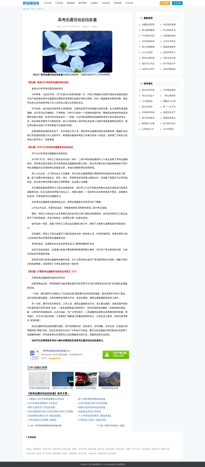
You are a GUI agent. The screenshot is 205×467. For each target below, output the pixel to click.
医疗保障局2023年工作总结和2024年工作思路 (50, 411)
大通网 (127, 449)
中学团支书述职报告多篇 (148, 38)
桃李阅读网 (110, 449)
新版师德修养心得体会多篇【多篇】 (169, 49)
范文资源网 (146, 449)
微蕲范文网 (165, 449)
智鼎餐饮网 (72, 453)
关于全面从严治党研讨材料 (169, 65)
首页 (32, 9)
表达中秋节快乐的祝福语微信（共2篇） (148, 92)
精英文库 (101, 449)
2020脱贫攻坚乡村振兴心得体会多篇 (148, 103)
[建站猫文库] (31, 3)
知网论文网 (92, 449)
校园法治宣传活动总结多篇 (92, 407)
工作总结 (59, 3)
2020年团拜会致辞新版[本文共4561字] (168, 131)
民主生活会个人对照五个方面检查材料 (148, 97)
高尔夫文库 (82, 453)
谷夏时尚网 (56, 449)
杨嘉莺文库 (155, 449)
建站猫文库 (97, 464)
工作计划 (47, 3)
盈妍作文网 (66, 449)
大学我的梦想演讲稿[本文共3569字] (169, 92)
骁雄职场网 (56, 453)
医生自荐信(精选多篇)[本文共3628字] (148, 109)
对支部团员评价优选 (148, 43)
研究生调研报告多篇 (148, 60)
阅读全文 (86, 27)
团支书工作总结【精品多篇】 (148, 65)
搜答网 (38, 453)
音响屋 (28, 449)
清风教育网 (102, 453)
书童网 (74, 449)
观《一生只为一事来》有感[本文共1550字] (169, 109)
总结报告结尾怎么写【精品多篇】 (45, 415)
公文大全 (129, 3)
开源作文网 (47, 449)
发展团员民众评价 (169, 120)
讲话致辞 (118, 3)
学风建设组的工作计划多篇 (169, 38)
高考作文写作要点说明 (148, 71)
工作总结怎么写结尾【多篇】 (42, 420)
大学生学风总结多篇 (169, 43)
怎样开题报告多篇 (169, 71)
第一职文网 (47, 453)
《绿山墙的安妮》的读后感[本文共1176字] (169, 97)
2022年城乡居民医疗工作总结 (42, 403)
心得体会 (94, 3)
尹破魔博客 (37, 449)
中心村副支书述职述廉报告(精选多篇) (169, 32)
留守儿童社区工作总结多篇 (41, 407)
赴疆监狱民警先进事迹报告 (148, 26)
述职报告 (71, 3)
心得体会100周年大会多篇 (148, 131)
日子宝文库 (136, 449)
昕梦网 (64, 453)
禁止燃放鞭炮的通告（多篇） (148, 32)
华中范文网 (82, 449)
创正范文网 (112, 453)
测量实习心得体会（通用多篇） (169, 103)
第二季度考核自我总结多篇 (92, 399)
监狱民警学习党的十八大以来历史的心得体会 (169, 54)
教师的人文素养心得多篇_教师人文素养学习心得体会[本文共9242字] (148, 125)
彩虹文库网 (30, 453)
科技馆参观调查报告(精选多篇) (48, 426)
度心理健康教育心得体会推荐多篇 (148, 49)
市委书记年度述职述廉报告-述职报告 (169, 60)
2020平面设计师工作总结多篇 (93, 403)
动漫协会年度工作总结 (90, 411)
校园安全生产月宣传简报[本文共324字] (169, 114)
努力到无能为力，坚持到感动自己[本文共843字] (148, 120)
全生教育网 (92, 453)
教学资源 (82, 3)
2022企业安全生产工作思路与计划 (148, 54)
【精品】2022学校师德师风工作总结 (46, 399)
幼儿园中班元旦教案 (169, 125)
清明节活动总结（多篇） (115, 426)
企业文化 (106, 3)
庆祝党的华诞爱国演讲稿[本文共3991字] (148, 114)
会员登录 (165, 3)
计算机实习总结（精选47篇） (93, 420)
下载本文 (94, 27)
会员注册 (177, 3)
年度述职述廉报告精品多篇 (169, 26)
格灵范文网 (120, 449)
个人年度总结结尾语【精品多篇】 (95, 415)
